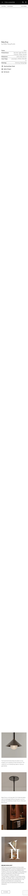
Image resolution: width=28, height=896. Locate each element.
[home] (9, 2)
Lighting (3, 6)
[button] (2, 2)
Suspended (10, 6)
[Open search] (23, 2)
